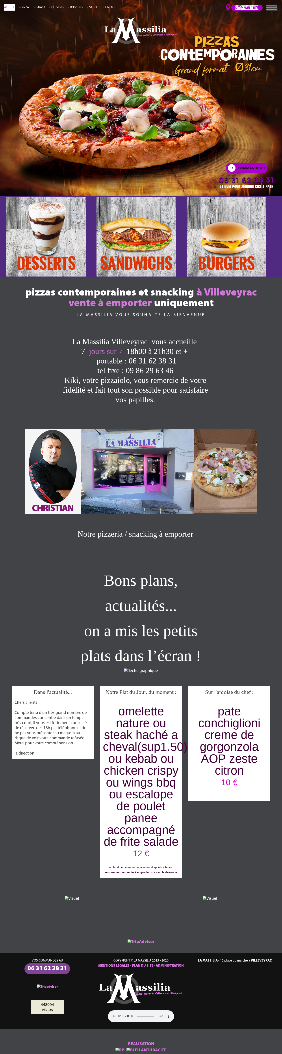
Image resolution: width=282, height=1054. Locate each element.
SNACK (41, 7)
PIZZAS (26, 7)
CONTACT (110, 7)
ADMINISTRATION (170, 965)
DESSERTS (57, 7)
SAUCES (94, 7)
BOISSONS (76, 7)
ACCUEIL (9, 7)
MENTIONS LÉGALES (114, 965)
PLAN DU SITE (142, 965)
